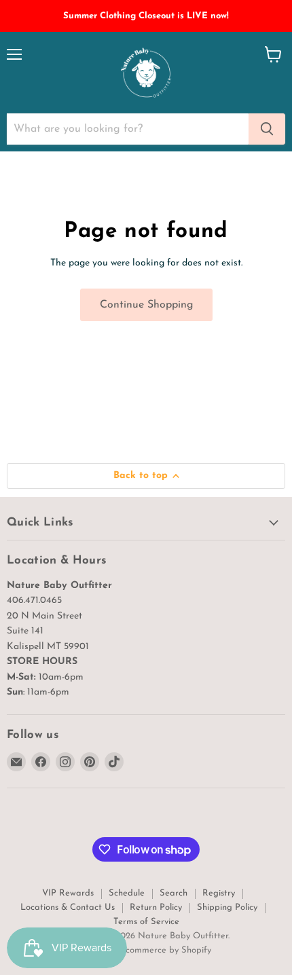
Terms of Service (146, 921)
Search (173, 893)
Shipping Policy (227, 907)
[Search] (267, 129)
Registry (218, 893)
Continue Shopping (146, 304)
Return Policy (156, 907)
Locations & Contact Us (67, 907)
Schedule (127, 893)
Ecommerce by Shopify (165, 950)
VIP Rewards (68, 893)
